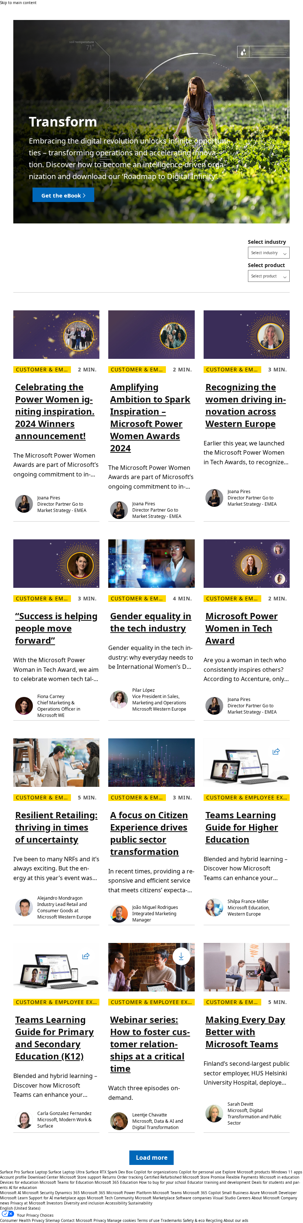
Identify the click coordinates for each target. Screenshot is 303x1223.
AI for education (23, 1187)
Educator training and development (219, 1182)
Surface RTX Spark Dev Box (109, 1172)
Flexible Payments (242, 1177)
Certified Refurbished (162, 1177)
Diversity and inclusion (84, 1203)
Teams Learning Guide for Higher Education (241, 827)
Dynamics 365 (67, 1192)
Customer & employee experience (43, 369)
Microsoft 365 (93, 1192)
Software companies (194, 1197)
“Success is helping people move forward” (56, 628)
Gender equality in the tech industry (150, 622)
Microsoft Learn (14, 1197)
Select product (266, 265)
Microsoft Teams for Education (66, 1182)
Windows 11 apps (286, 1172)
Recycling (214, 1220)
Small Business (235, 1192)
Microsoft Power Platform (129, 1192)
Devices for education (19, 1182)
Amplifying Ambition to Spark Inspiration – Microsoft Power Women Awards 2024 (150, 417)
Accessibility (116, 1203)
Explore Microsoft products (246, 1172)
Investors (55, 1203)
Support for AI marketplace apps (57, 1197)
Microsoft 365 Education (116, 1182)
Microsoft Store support (80, 1177)
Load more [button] (151, 1157)
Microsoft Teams (167, 1192)
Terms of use (148, 1220)
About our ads (236, 1220)
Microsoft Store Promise (204, 1177)
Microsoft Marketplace (155, 1197)
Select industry (267, 241)
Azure (255, 1192)
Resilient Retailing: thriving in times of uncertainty (56, 827)
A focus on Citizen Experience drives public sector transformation (149, 833)
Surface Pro (10, 1172)
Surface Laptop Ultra (66, 1172)
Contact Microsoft (76, 1220)
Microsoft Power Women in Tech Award (241, 628)
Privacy (100, 1220)
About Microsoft (266, 1197)
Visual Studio (224, 1197)
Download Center (43, 1177)
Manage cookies (121, 1220)
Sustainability (140, 1203)
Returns (109, 1177)
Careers (244, 1197)
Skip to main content (18, 2)
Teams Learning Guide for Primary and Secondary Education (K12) (54, 1037)
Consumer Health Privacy (22, 1220)
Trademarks (171, 1220)
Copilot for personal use (200, 1172)
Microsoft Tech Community (110, 1197)
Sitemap (52, 1220)
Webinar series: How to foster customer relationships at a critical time (150, 1043)
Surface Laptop (34, 1172)
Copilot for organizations (156, 1172)
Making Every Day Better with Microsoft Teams (245, 1031)
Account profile (13, 1177)
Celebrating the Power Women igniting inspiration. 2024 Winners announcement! (55, 411)
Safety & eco (194, 1220)
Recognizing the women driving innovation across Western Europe (245, 405)
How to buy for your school (162, 1182)
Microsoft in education (279, 1177)
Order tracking (130, 1177)
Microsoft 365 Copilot (202, 1192)
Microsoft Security (38, 1192)
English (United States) (20, 1208)
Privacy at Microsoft (27, 1203)
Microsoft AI (10, 1192)
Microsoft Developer (279, 1192)
